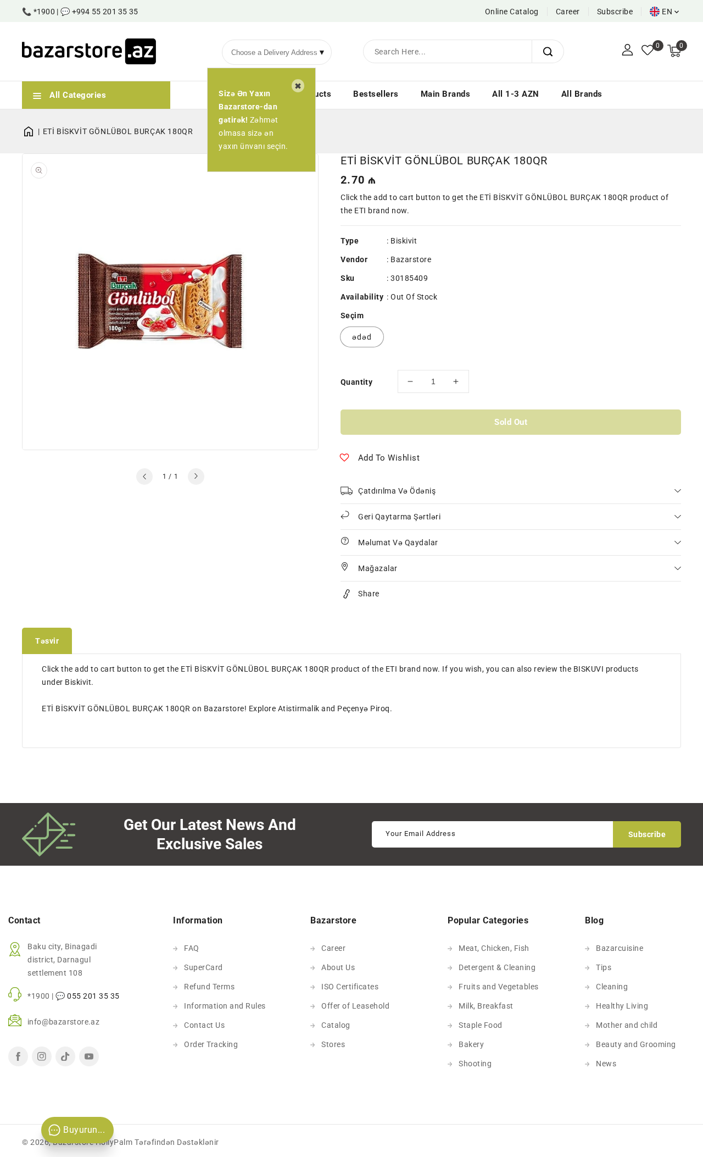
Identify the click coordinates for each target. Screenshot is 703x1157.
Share (369, 593)
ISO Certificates (349, 986)
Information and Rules (225, 1005)
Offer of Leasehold (355, 1005)
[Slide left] (144, 476)
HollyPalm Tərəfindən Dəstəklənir (157, 1142)
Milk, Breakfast (486, 1005)
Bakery (471, 1044)
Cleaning (612, 986)
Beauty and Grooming (636, 1044)
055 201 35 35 (93, 996)
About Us (338, 967)
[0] (647, 51)
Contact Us (204, 1025)
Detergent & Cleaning (497, 967)
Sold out (510, 422)
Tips (603, 967)
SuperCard (203, 967)
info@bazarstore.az (63, 1021)
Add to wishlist (389, 458)
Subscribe (615, 11)
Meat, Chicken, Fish (494, 948)
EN (667, 11)
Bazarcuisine (619, 948)
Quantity (356, 382)
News (606, 1063)
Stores (333, 1044)
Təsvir (47, 640)
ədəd (362, 337)
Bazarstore (410, 259)
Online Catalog (512, 11)
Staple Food (481, 1025)
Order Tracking (211, 1044)
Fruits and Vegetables (499, 986)
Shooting (475, 1063)
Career (568, 11)
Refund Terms (209, 986)
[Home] (32, 131)
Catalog (335, 1025)
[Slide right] (196, 476)
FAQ (191, 948)
